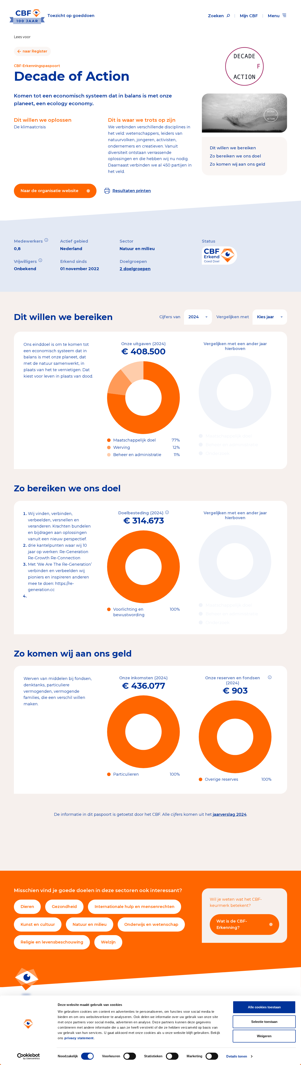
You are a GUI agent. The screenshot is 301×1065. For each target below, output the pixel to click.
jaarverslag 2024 (230, 814)
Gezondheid (64, 906)
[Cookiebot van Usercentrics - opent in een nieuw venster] (28, 1056)
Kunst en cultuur (37, 924)
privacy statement (79, 1038)
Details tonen (236, 1056)
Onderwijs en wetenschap (151, 924)
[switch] (129, 1056)
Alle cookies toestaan (264, 1007)
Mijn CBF (249, 15)
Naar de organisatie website (49, 190)
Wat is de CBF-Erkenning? (231, 924)
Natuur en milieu (89, 924)
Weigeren (264, 1036)
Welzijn (108, 942)
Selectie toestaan (264, 1022)
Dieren (27, 906)
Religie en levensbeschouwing (51, 942)
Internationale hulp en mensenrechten (135, 906)
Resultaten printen (131, 190)
